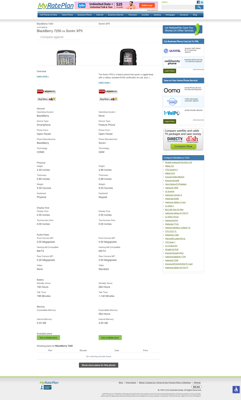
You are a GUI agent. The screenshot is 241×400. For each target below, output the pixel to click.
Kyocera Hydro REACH (174, 177)
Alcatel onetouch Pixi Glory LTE (178, 162)
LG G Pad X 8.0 (171, 246)
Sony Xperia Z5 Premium (175, 184)
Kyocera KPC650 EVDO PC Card (178, 264)
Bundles (145, 15)
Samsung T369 (171, 260)
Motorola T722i (172, 224)
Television (132, 15)
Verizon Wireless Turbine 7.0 (177, 228)
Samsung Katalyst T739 (175, 257)
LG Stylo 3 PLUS (172, 217)
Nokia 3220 (170, 173)
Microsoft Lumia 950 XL (175, 238)
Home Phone (67, 15)
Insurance (184, 15)
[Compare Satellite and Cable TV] (183, 139)
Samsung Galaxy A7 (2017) (176, 213)
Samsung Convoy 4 (173, 195)
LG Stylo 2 (169, 206)
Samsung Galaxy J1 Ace (175, 202)
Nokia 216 (169, 166)
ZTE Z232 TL (171, 231)
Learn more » (43, 76)
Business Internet (115, 15)
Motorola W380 (172, 199)
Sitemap (197, 382)
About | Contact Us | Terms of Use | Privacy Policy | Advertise (165, 382)
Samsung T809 (171, 188)
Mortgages (170, 15)
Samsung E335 (171, 220)
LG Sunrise (169, 191)
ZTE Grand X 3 (171, 170)
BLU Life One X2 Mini (174, 209)
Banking (157, 15)
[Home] (60, 382)
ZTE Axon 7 (170, 242)
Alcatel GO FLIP (172, 249)
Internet (99, 15)
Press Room (131, 382)
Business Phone (85, 15)
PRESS (165, 2)
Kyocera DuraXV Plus (174, 253)
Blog (195, 15)
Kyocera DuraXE (172, 180)
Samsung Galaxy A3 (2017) (176, 267)
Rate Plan (55, 5)
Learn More (170, 71)
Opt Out (196, 387)
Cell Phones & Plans (48, 15)
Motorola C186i (172, 235)
